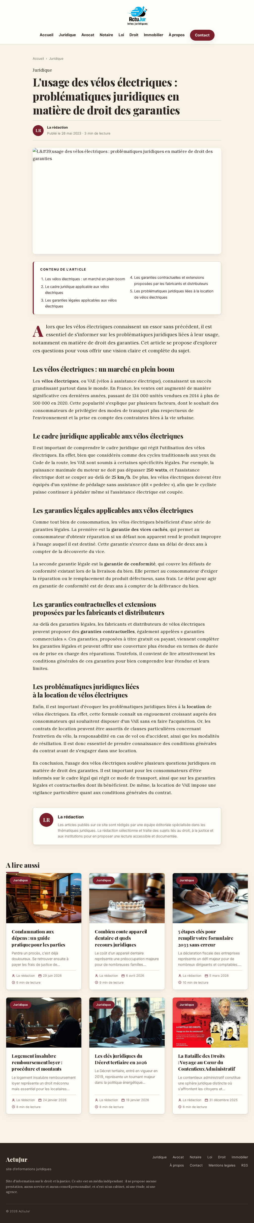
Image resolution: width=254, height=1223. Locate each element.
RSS (244, 1165)
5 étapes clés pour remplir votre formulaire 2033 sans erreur (205, 937)
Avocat (87, 34)
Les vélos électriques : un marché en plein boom (85, 279)
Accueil (46, 34)
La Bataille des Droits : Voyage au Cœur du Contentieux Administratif (206, 1062)
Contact (202, 35)
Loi (121, 34)
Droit (133, 34)
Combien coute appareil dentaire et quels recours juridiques (121, 937)
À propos (177, 34)
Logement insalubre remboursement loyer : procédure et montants (37, 1062)
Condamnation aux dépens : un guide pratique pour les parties (38, 937)
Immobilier (153, 34)
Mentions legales (222, 1165)
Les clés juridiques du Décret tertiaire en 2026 (121, 1059)
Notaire (106, 34)
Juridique (67, 34)
